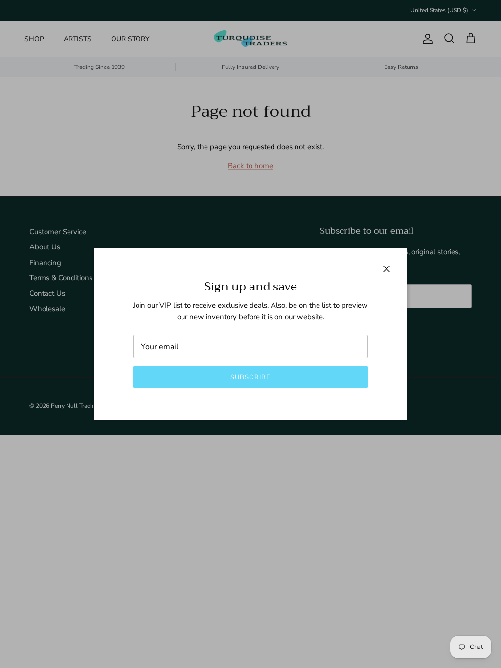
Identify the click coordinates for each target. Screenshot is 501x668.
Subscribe (250, 377)
